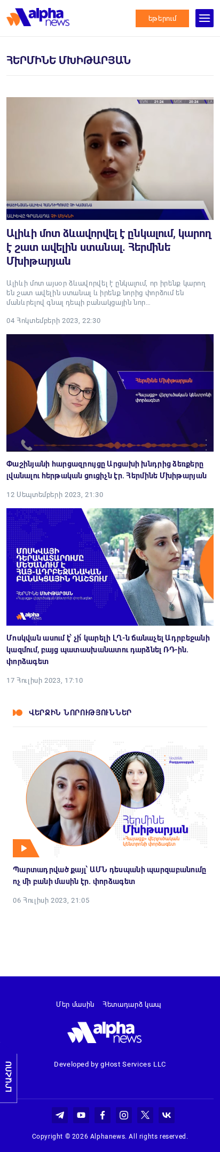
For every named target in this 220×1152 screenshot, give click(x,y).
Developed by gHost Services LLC (110, 1064)
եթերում (162, 18)
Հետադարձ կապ (132, 1004)
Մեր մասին (75, 1004)
